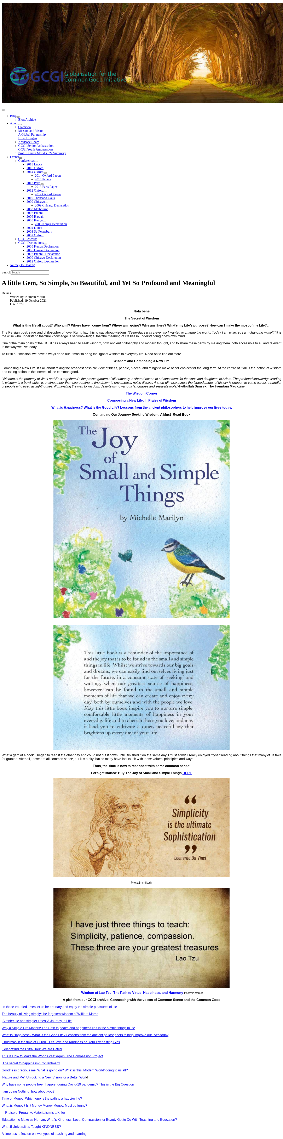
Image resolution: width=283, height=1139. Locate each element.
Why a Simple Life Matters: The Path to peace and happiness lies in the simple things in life (68, 1028)
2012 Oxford (35, 190)
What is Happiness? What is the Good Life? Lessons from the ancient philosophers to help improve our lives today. (141, 407)
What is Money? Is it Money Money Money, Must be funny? (44, 1105)
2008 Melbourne (37, 209)
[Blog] (18, 117)
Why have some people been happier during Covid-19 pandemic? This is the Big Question (68, 1084)
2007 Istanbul (35, 213)
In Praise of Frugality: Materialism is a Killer (33, 1112)
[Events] (20, 158)
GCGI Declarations (31, 242)
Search (6, 272)
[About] (20, 124)
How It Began (27, 138)
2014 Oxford (35, 172)
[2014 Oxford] (45, 173)
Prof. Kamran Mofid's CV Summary (42, 153)
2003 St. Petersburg (39, 231)
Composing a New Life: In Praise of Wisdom (141, 400)
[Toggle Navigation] (3, 109)
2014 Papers (43, 179)
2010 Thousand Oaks (41, 198)
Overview (24, 127)
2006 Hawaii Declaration (43, 250)
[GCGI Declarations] (45, 243)
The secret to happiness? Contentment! (31, 1063)
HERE (187, 773)
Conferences (26, 160)
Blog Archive (27, 119)
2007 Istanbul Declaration (43, 254)
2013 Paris (33, 183)
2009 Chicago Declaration (52, 205)
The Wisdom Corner (141, 393)
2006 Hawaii (35, 216)
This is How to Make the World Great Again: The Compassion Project (52, 1056)
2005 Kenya (35, 220)
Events (14, 157)
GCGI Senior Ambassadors (36, 145)
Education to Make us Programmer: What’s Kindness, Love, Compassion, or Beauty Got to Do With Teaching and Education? (89, 1119)
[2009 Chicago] (46, 202)
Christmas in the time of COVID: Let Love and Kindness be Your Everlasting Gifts (61, 1042)
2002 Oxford (35, 235)
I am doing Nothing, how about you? (28, 1091)
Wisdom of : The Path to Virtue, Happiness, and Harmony (132, 992)
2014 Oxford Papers (48, 175)
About (14, 123)
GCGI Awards (27, 239)
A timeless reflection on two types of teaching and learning (44, 1133)
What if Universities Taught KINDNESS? (31, 1126)
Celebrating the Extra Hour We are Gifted (32, 1049)
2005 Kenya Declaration (51, 224)
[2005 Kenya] (44, 221)
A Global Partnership (32, 134)
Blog (13, 116)
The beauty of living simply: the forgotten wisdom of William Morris (50, 1014)
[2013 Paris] (42, 184)
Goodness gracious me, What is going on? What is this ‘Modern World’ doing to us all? (65, 1070)
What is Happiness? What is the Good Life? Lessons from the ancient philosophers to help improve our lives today (85, 1035)
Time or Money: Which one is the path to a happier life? (42, 1098)
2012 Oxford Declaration (43, 261)
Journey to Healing (22, 265)
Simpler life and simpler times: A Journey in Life (37, 1021)
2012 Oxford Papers (48, 194)
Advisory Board (28, 142)
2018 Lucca (34, 164)
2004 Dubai (34, 228)
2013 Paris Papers (46, 186)
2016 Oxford (35, 168)
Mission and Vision (31, 130)
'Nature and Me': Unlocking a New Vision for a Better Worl (44, 1077)
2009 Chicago (36, 201)
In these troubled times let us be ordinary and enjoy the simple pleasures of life (59, 1007)
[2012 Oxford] (45, 191)
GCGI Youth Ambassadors (35, 149)
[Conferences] (36, 161)
